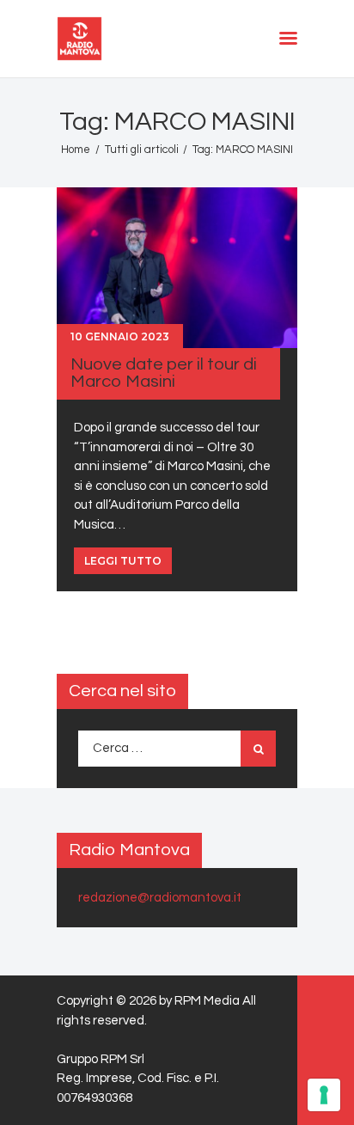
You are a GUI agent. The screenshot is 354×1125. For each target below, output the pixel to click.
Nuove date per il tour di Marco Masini (163, 372)
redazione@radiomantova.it (159, 897)
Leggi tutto (123, 560)
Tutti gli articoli (142, 150)
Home (75, 150)
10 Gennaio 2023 (119, 336)
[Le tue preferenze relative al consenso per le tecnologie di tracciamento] (324, 1095)
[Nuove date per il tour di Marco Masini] (177, 267)
